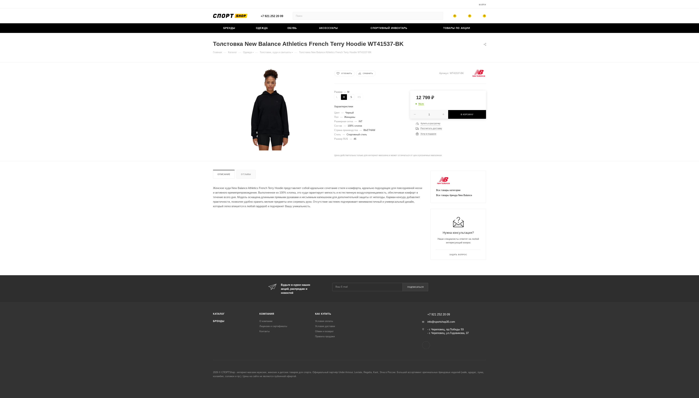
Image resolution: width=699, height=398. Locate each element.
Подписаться (415, 287)
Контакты (264, 331)
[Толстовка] (270, 109)
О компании (265, 321)
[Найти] (438, 16)
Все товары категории (448, 190)
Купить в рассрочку (430, 123)
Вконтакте (426, 345)
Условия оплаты (324, 321)
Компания (266, 314)
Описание (224, 174)
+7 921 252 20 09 (272, 16)
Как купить (323, 314)
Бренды (218, 321)
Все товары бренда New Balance (454, 195)
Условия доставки (325, 326)
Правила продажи (325, 336)
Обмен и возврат (324, 331)
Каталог (219, 314)
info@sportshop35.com (441, 321)
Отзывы (246, 174)
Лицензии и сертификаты (273, 326)
